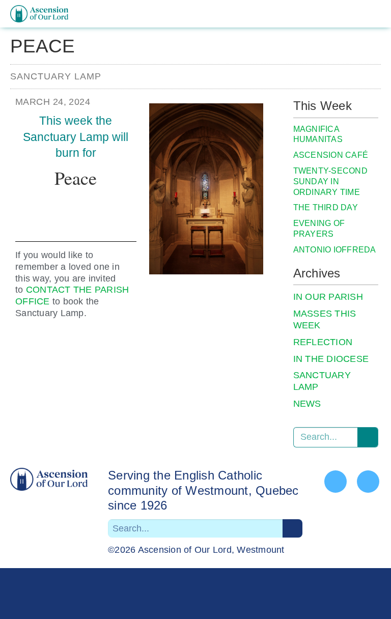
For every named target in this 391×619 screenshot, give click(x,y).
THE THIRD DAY (325, 207)
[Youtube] (368, 481)
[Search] (367, 437)
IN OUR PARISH (328, 297)
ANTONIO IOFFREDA (334, 249)
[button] (372, 13)
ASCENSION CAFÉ (331, 155)
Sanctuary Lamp (55, 76)
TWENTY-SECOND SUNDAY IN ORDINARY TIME (330, 181)
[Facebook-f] (335, 481)
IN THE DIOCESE (331, 359)
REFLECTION (323, 342)
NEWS (307, 404)
